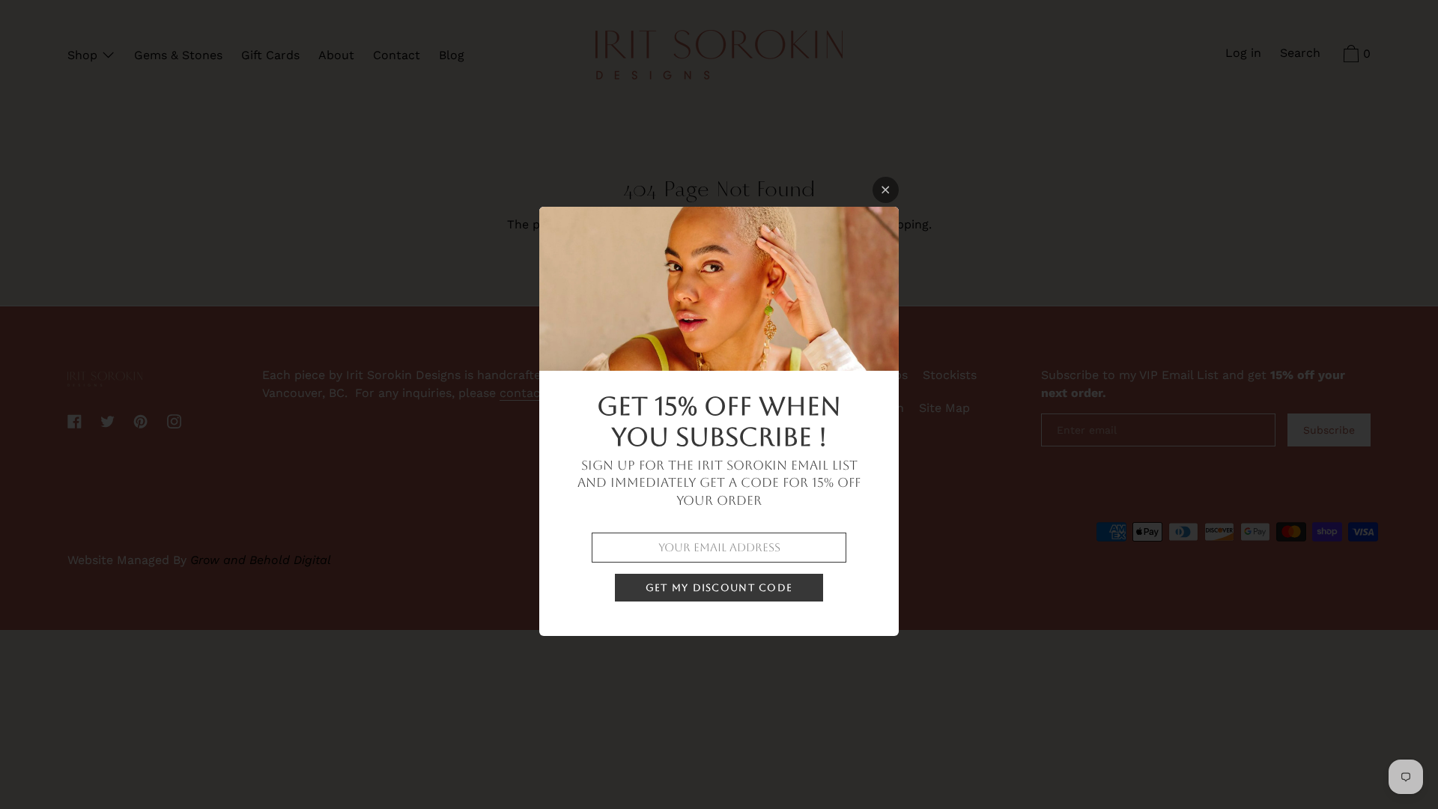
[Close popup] (886, 190)
